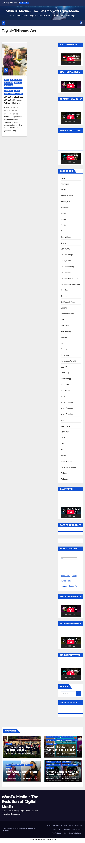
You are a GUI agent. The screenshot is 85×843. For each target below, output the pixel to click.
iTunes (63, 581)
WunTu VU (56, 829)
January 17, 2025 (14, 754)
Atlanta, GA (65, 202)
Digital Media (9, 85)
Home (49, 825)
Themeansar (6, 830)
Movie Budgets (67, 408)
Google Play (73, 586)
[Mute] (77, 63)
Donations (65, 296)
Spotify (74, 576)
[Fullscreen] (79, 63)
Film (21, 88)
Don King (64, 290)
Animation (65, 184)
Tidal (69, 581)
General (64, 349)
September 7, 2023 (14, 778)
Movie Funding (67, 414)
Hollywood (65, 355)
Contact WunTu (77, 829)
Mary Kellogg (66, 379)
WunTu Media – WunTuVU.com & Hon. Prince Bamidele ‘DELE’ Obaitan (13, 103)
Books (63, 213)
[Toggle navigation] (42, 23)
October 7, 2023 (54, 754)
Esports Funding (67, 314)
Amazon (64, 586)
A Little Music (68, 825)
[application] (71, 59)
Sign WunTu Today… (75, 833)
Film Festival (9, 90)
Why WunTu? (57, 825)
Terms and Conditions (37, 839)
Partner (12, 93)
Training (19, 93)
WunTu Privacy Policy (59, 833)
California (65, 225)
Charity (63, 243)
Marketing (65, 373)
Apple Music (65, 576)
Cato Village (9, 82)
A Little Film (78, 825)
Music (6, 93)
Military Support (67, 402)
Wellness (64, 479)
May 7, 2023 (10, 107)
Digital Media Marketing (70, 284)
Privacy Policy (51, 839)
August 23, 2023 (54, 778)
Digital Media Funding (11, 88)
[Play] (63, 63)
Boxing (63, 219)
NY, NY (64, 438)
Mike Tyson (65, 390)
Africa (7, 79)
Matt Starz (65, 385)
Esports (64, 308)
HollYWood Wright (68, 361)
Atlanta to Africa (16, 79)
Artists (63, 190)
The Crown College (68, 467)
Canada (64, 231)
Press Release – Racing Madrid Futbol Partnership (20, 749)
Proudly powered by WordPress (12, 828)
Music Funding (67, 426)
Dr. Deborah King (68, 302)
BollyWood (65, 207)
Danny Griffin (66, 261)
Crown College (67, 255)
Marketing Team (29, 754)
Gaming (17, 90)
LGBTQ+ (64, 367)
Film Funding (66, 331)
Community (18, 82)
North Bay (65, 432)
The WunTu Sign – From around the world (21, 773)
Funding (64, 337)
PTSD (63, 455)
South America (66, 461)
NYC (63, 444)
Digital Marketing (67, 267)
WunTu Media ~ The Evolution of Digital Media (42, 11)
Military (64, 396)
